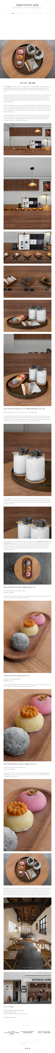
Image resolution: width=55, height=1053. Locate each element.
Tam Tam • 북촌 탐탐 (27, 83)
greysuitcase (34, 1042)
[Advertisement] (27, 27)
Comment (24, 1045)
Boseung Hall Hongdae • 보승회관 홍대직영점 (28, 1032)
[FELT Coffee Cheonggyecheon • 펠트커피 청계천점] (11, 1028)
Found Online (31, 13)
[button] (49, 1025)
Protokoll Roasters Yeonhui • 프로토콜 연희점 (43, 1032)
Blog (12, 13)
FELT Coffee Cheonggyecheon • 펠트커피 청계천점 (11, 1033)
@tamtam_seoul (12, 1017)
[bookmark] (27, 5)
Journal (40, 13)
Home (7, 13)
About (47, 13)
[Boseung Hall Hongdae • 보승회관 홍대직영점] (27, 1028)
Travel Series (20, 13)
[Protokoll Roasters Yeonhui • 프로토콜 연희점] (43, 1028)
